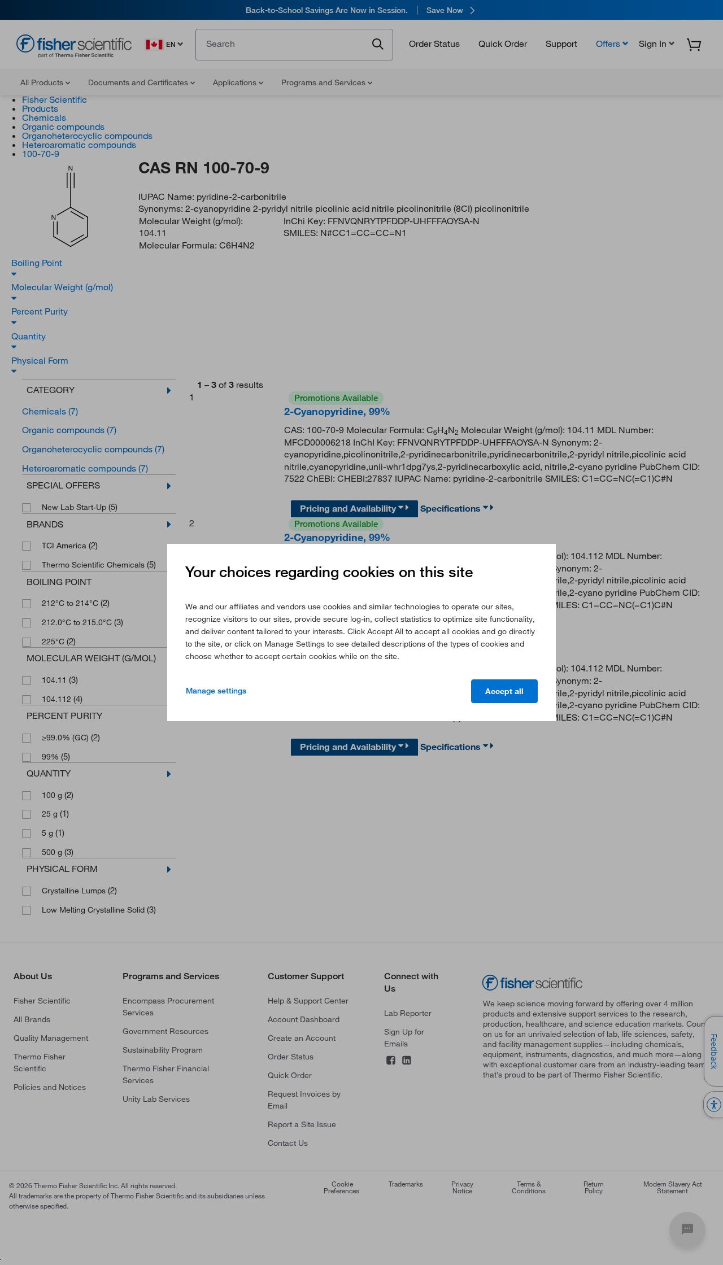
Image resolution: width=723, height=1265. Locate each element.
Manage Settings (216, 691)
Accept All (504, 691)
